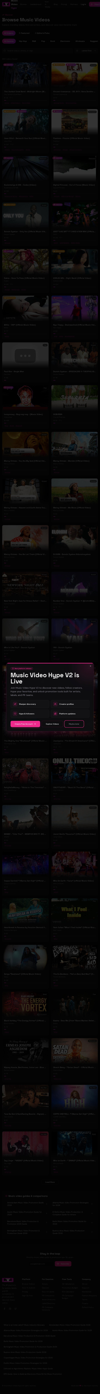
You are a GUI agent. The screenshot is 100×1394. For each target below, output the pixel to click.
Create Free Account (24, 724)
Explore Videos (52, 724)
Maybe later (74, 724)
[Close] (90, 666)
